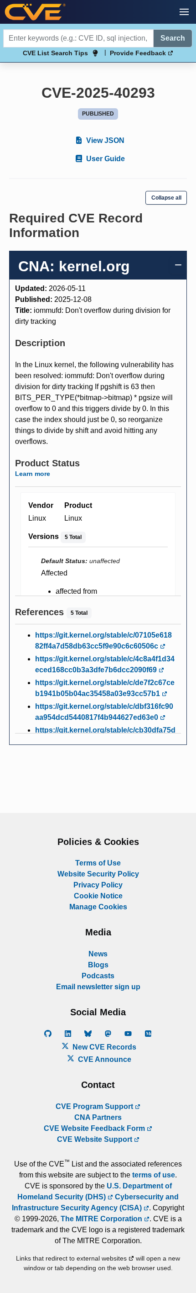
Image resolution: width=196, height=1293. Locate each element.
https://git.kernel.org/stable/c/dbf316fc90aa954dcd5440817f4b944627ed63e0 (104, 711)
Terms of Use (98, 863)
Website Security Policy (98, 874)
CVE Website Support (95, 1139)
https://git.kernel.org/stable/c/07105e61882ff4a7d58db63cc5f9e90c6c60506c (103, 640)
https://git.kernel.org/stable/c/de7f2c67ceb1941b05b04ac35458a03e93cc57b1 (105, 688)
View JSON (104, 140)
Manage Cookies (98, 907)
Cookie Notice (98, 896)
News (98, 954)
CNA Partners (98, 1117)
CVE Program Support (95, 1106)
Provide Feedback (139, 53)
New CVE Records (103, 1047)
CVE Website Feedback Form (95, 1128)
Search (172, 38)
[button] (184, 12)
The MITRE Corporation (102, 1219)
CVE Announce (103, 1059)
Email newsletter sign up (98, 987)
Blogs (98, 965)
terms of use (153, 1175)
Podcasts (98, 976)
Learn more (32, 473)
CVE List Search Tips (55, 53)
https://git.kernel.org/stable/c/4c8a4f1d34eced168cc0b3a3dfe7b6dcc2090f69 (105, 664)
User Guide (104, 159)
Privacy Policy (98, 885)
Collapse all (166, 198)
